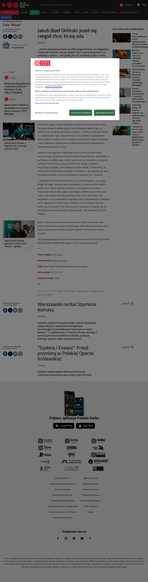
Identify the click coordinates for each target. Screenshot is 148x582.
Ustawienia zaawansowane (46, 112)
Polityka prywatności (53, 87)
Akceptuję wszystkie (104, 112)
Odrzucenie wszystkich (80, 112)
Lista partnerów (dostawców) (47, 103)
